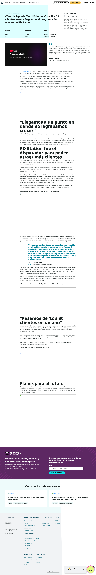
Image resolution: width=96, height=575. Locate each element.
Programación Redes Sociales (31, 538)
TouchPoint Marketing (26, 72)
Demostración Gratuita (60, 523)
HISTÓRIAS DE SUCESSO (13, 14)
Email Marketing (28, 543)
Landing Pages (27, 548)
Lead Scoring (27, 545)
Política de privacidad (53, 572)
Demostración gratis (61, 2)
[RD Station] (2, 3)
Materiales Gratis (28, 560)
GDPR (25, 564)
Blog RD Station (28, 557)
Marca (37, 560)
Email (50, 465)
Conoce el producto (29, 520)
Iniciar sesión (89, 2)
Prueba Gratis (75, 2)
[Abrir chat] (90, 569)
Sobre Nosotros (39, 557)
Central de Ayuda (28, 530)
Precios (26, 523)
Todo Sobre (27, 562)
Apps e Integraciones (29, 525)
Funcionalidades (29, 533)
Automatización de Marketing (31, 540)
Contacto (38, 3)
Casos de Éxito (27, 528)
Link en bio (26, 536)
